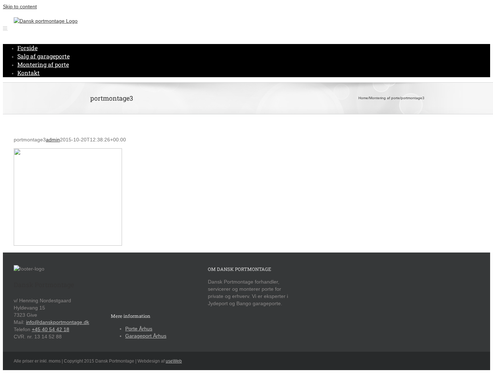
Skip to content (20, 6)
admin (53, 139)
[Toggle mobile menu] (5, 28)
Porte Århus (138, 329)
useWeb (174, 361)
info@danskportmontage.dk (57, 322)
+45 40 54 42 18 (50, 329)
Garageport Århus (145, 336)
